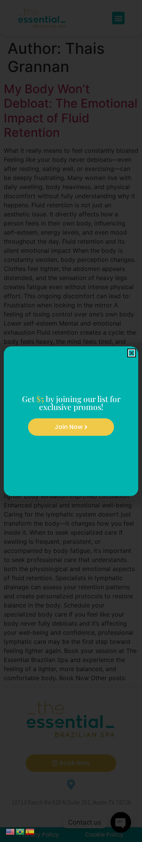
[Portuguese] (20, 831)
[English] (11, 831)
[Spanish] (30, 831)
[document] (71, 421)
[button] (131, 353)
